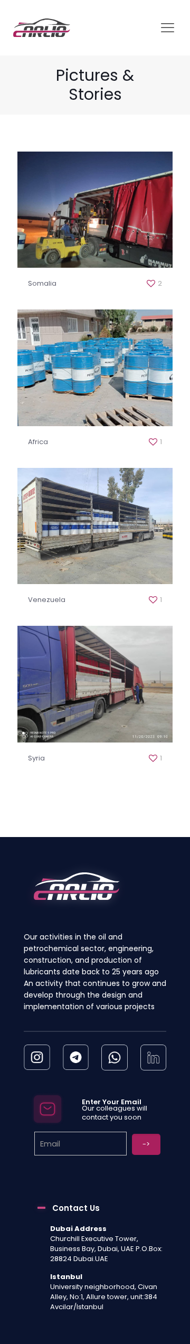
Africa (38, 442)
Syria (36, 758)
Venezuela (46, 600)
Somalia (42, 283)
